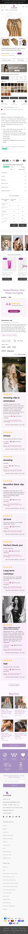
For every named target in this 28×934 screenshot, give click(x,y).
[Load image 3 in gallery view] (23, 42)
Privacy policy (14, 928)
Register (5, 829)
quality (14, 347)
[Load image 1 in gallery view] (5, 42)
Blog (4, 870)
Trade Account (6, 845)
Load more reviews (14, 685)
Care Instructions (7, 893)
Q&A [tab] (9, 297)
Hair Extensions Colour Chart (10, 873)
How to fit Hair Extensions (9, 880)
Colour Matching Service (9, 889)
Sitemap (5, 909)
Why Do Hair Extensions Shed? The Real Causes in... (6, 712)
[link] (7, 55)
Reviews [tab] (3, 297)
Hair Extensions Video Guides (10, 886)
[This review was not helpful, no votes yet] (23, 424)
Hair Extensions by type (9, 876)
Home (2, 9)
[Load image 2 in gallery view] (14, 42)
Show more (10, 351)
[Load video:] (6, 243)
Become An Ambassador (9, 906)
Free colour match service (22, 81)
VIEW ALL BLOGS (14, 745)
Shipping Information (8, 835)
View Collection (14, 225)
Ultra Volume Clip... (14, 9)
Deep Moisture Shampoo (7, 272)
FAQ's (4, 848)
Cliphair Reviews (7, 851)
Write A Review (14, 311)
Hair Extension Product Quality (10, 883)
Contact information (15, 930)
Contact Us (5, 832)
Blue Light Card (7, 902)
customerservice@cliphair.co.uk (11, 802)
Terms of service (22, 928)
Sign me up (14, 785)
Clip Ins (6, 9)
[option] (2, 84)
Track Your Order (7, 854)
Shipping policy (6, 930)
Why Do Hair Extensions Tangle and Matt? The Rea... (6, 736)
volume (3, 347)
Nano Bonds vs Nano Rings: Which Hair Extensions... (20, 711)
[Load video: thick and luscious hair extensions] (18, 243)
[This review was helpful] (20, 652)
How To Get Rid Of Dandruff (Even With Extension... (21, 735)
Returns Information (8, 838)
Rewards (5, 867)
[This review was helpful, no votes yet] (20, 424)
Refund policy (6, 928)
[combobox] (20, 354)
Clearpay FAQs (6, 899)
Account (5, 825)
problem (4, 350)
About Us (5, 841)
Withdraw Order (7, 858)
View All (2, 81)
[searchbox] (7, 341)
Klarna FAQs (6, 896)
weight (8, 347)
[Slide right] (27, 41)
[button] (1, 6)
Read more (6, 642)
